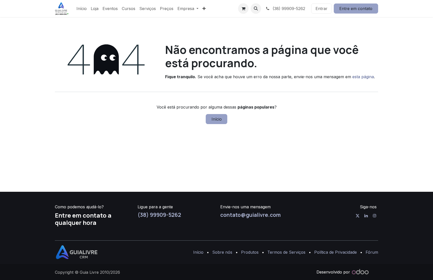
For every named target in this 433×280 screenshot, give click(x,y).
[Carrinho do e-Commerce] (243, 8)
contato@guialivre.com (250, 214)
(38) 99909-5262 (288, 8)
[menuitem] (81, 9)
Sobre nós (222, 252)
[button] (256, 8)
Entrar (321, 8)
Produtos (250, 252)
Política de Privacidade (335, 252)
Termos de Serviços (286, 252)
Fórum (372, 252)
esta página (363, 76)
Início (216, 119)
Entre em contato (355, 8)
